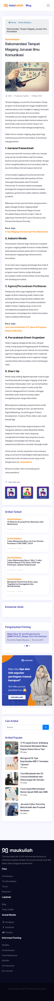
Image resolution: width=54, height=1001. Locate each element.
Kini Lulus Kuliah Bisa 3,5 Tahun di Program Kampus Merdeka (25, 329)
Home (13, 22)
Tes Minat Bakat (9, 881)
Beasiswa (6, 891)
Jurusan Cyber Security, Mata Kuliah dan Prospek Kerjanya (32, 807)
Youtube (9, 932)
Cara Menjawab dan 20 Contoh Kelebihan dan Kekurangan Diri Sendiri (32, 776)
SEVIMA (5, 945)
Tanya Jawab (8, 909)
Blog (4, 904)
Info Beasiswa (8, 965)
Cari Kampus (7, 876)
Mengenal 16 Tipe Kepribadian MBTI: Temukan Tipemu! (34, 761)
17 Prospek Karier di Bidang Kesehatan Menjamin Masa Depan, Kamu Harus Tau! (34, 746)
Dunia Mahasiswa (9, 955)
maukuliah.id (26, 462)
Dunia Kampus (24, 22)
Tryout (5, 886)
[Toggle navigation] (48, 5)
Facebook (9, 927)
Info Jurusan (7, 971)
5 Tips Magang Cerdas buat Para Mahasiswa (26, 232)
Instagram (9, 922)
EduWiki (5, 960)
